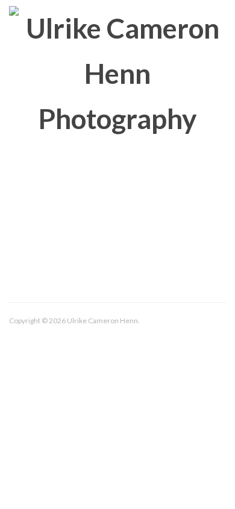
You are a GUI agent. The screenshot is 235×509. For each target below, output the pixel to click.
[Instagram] (118, 346)
